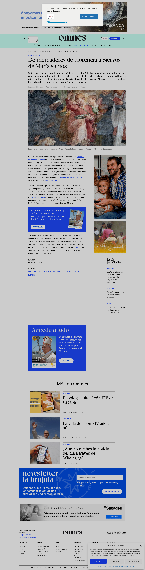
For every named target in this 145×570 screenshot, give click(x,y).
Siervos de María (38, 197)
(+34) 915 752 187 (25, 535)
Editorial (59, 547)
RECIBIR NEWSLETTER (112, 491)
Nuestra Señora (50, 180)
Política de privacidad (113, 566)
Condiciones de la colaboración (127, 566)
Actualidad (23, 543)
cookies (79, 485)
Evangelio (77, 553)
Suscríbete (115, 38)
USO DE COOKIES (62, 567)
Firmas (58, 543)
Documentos (79, 549)
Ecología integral (51, 45)
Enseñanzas (78, 551)
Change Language (89, 16)
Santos (31, 275)
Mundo (22, 547)
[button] (141, 545)
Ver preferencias (133, 561)
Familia (94, 45)
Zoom (21, 553)
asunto (78, 247)
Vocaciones (105, 45)
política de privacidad (108, 483)
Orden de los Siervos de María (41, 272)
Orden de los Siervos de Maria (71, 177)
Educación (67, 45)
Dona (105, 38)
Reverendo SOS (79, 560)
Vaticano (22, 549)
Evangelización (81, 45)
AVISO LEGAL (34, 567)
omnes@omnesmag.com (27, 537)
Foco (29, 51)
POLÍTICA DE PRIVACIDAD (47, 567)
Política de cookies (101, 566)
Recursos (77, 543)
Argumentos (78, 547)
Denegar (116, 561)
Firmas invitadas (61, 549)
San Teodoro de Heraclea (68, 272)
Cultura (22, 551)
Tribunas (59, 551)
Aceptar (98, 561)
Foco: (37, 45)
